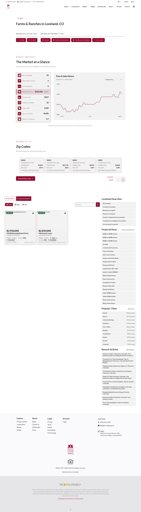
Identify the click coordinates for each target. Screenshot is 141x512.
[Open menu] (133, 6)
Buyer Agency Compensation (74, 498)
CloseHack (75, 472)
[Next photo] (33, 219)
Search (66, 6)
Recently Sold (102, 6)
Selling (93, 6)
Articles (119, 6)
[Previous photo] (7, 219)
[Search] (98, 204)
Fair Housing (51, 433)
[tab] (9, 204)
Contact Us (35, 424)
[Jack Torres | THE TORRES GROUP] (70, 449)
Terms (49, 424)
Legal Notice (61, 498)
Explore (20, 418)
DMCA (49, 427)
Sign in (132, 1)
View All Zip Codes (24, 178)
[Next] (123, 180)
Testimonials (36, 427)
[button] (33, 92)
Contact (127, 6)
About (111, 6)
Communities (75, 6)
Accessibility (51, 430)
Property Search (22, 422)
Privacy (49, 422)
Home (34, 430)
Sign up (126, 1)
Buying (84, 6)
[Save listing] (33, 213)
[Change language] (119, 2)
